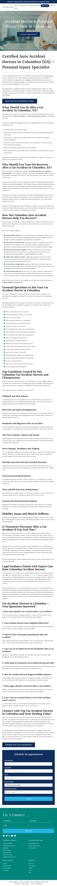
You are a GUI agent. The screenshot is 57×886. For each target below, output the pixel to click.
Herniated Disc (7, 852)
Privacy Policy (25, 884)
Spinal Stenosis (7, 850)
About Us (38, 5)
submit (28, 798)
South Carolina (7, 868)
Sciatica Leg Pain (7, 855)
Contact (52, 5)
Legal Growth (44, 882)
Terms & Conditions (36, 884)
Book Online (45, 5)
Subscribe (28, 830)
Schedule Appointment (28, 34)
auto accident (33, 575)
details (47, 2)
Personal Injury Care (34, 846)
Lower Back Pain (7, 844)
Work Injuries (32, 848)
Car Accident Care (33, 844)
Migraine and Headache (9, 857)
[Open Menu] (16, 8)
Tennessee (6, 870)
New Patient (32, 5)
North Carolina (7, 866)
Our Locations (23, 5)
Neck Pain (5, 848)
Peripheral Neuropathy (9, 846)
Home (16, 5)
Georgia (5, 864)
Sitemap (17, 884)
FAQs (30, 872)
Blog (30, 870)
